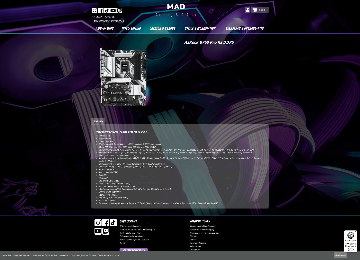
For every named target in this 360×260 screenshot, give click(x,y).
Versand (193, 239)
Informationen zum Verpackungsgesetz (204, 233)
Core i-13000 (118, 144)
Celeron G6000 (155, 144)
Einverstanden (340, 255)
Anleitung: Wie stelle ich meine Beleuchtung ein (137, 229)
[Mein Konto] (247, 10)
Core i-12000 (128, 144)
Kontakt (122, 243)
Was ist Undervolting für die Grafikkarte (134, 239)
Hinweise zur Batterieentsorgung (202, 229)
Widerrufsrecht (195, 246)
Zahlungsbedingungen (198, 243)
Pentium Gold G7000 (141, 144)
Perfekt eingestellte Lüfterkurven (132, 236)
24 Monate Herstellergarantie (130, 226)
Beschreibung (98, 121)
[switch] (351, 249)
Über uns (193, 236)
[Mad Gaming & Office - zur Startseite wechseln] (176, 10)
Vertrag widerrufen (133, 250)
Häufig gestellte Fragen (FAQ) (130, 233)
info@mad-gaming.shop (111, 21)
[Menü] (355, 232)
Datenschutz (194, 249)
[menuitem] (247, 10)
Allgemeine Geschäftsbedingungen (202, 226)
